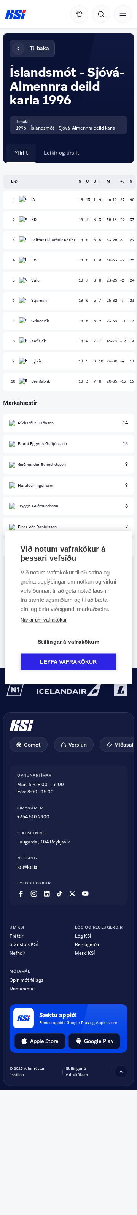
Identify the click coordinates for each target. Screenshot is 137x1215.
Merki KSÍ (85, 953)
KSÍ (15, 14)
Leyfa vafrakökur (68, 662)
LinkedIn (47, 894)
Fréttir (16, 936)
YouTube (85, 894)
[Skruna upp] (121, 1071)
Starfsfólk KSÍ (24, 944)
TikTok (59, 894)
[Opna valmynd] (123, 14)
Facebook (21, 894)
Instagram (34, 894)
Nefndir (17, 953)
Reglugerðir (87, 944)
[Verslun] (79, 14)
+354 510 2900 (33, 817)
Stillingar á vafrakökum (77, 1071)
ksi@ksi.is (27, 867)
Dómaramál (22, 988)
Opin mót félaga (27, 980)
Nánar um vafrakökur (44, 620)
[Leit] (101, 14)
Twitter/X (72, 894)
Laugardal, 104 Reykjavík (43, 842)
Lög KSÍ (83, 936)
